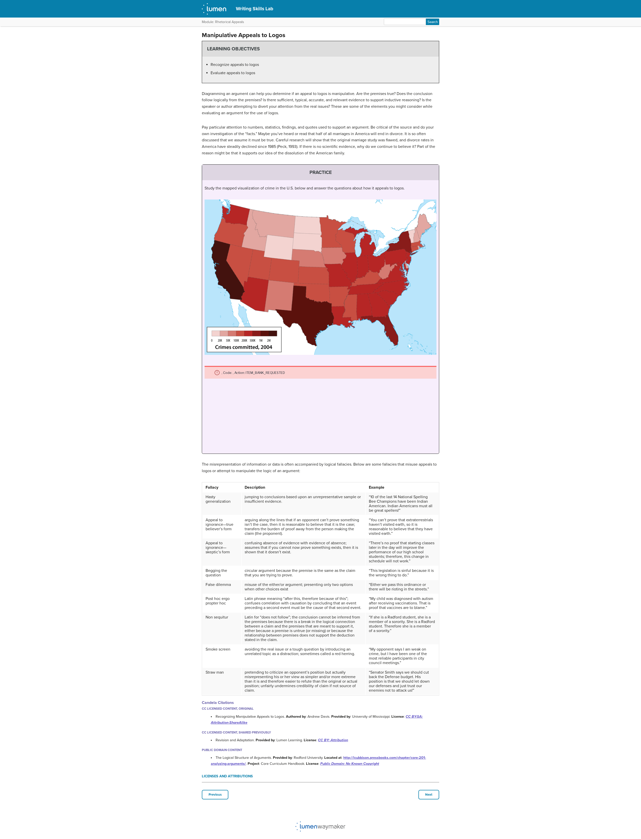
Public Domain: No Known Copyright (349, 764)
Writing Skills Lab (254, 9)
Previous (215, 795)
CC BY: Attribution (333, 740)
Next (428, 795)
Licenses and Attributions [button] (227, 776)
